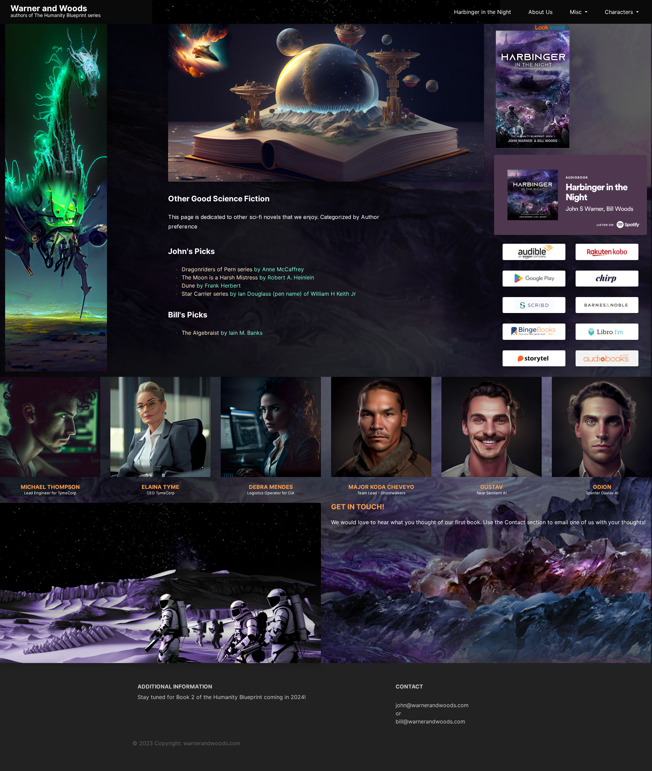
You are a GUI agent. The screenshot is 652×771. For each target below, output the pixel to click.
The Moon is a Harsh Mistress (220, 277)
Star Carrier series (205, 293)
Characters (620, 11)
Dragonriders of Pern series (217, 269)
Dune (188, 285)
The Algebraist (200, 332)
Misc (576, 11)
